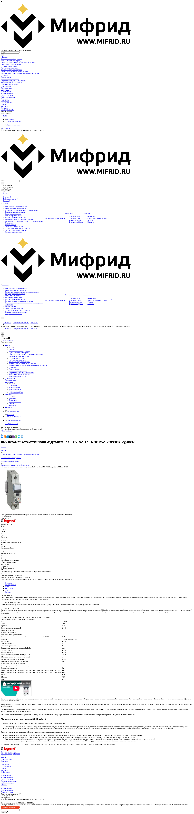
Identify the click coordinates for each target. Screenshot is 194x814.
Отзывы (3, 768)
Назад (13, 347)
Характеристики (10, 585)
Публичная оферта (7, 783)
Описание (8, 583)
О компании (5, 765)
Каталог (11, 349)
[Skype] (19, 436)
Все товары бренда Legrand (10, 754)
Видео (7, 586)
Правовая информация (8, 781)
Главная (3, 755)
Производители (6, 759)
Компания (12, 398)
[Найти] (2, 55)
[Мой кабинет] (2, 320)
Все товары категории (8, 752)
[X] (10, 436)
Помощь (4, 785)
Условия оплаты (6, 775)
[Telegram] (22, 436)
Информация (5, 772)
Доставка (8, 592)
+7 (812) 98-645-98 (7, 110)
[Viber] (13, 436)
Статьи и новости (7, 766)
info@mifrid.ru (7, 128)
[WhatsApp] (16, 436)
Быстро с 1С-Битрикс (9, 807)
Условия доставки (7, 777)
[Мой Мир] (7, 436)
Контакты (4, 770)
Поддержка (13, 385)
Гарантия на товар (7, 779)
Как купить (9, 588)
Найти (3, 812)
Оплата (7, 590)
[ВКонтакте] (2, 436)
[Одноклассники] (5, 436)
